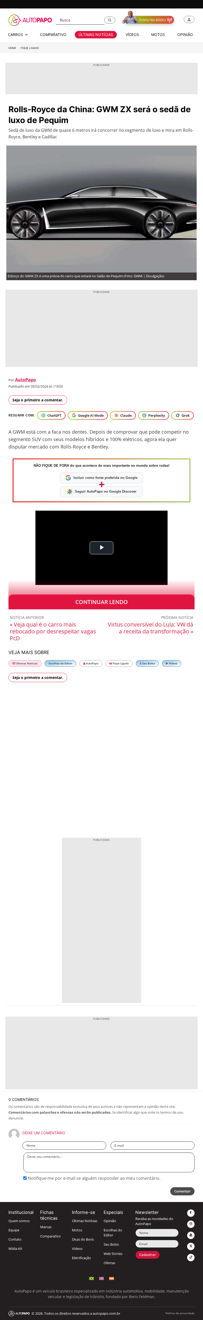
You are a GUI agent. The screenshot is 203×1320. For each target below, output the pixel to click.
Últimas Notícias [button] (96, 34)
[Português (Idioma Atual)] (91, 1278)
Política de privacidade (180, 1313)
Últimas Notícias (26, 663)
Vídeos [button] (132, 34)
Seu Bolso (148, 663)
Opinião (110, 1221)
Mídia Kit (15, 1248)
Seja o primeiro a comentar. (37, 399)
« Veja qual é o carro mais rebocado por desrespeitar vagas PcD (53, 631)
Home (12, 48)
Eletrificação (81, 1258)
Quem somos (19, 1221)
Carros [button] (16, 34)
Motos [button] (158, 34)
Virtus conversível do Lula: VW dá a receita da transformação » (150, 628)
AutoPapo (25, 380)
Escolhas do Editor (60, 663)
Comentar (182, 1191)
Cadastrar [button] (147, 1255)
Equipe (13, 1230)
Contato (14, 1239)
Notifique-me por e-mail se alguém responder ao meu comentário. (93, 1178)
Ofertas (109, 1263)
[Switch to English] (101, 1278)
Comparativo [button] (53, 34)
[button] (109, 20)
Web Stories (113, 1253)
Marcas (46, 1227)
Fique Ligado (30, 48)
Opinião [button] (185, 34)
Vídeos (172, 663)
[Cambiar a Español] (112, 1278)
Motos (77, 1230)
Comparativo (50, 1236)
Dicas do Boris (83, 1239)
